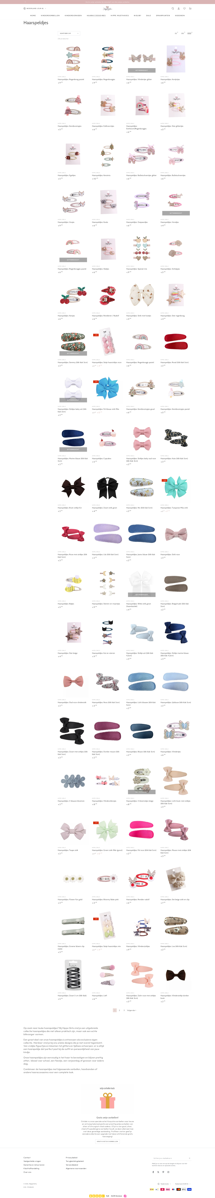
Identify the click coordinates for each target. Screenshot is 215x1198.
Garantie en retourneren (34, 1165)
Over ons (27, 1172)
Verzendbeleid (72, 1165)
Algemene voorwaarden (76, 1168)
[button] (173, 8)
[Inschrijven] (190, 1158)
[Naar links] (25, 2)
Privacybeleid (71, 1157)
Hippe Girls (33, 1184)
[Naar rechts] (189, 2)
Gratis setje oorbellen (107, 1141)
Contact (27, 1157)
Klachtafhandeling (31, 1168)
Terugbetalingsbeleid (75, 1161)
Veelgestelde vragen (32, 1161)
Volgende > (131, 1010)
